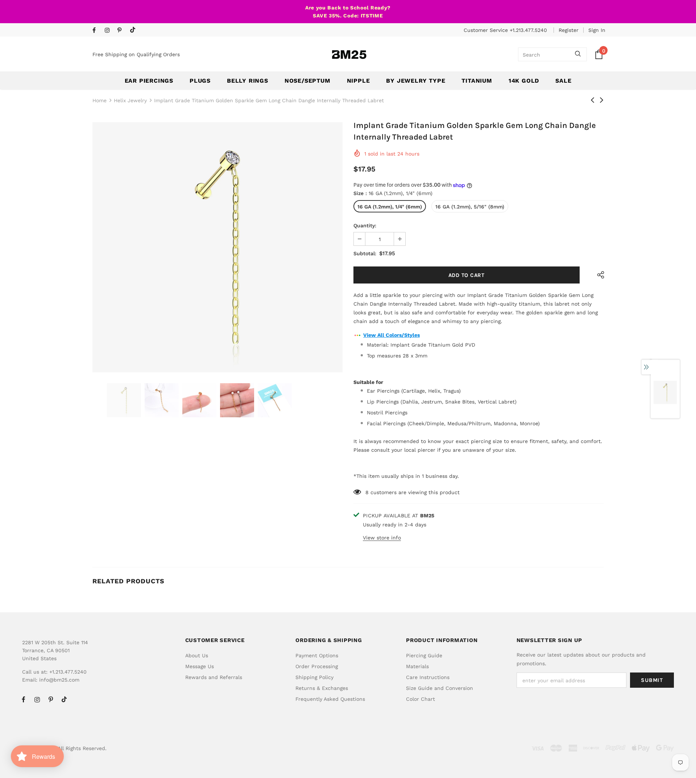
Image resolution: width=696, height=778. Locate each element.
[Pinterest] (122, 30)
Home (99, 100)
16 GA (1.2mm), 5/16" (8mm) (469, 207)
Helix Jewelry (130, 100)
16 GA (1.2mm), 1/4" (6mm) (389, 207)
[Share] (599, 275)
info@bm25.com (59, 680)
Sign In (596, 30)
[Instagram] (109, 30)
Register (569, 30)
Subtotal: (364, 253)
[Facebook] (97, 30)
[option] (217, 247)
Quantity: (364, 225)
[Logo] (349, 55)
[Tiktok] (134, 30)
